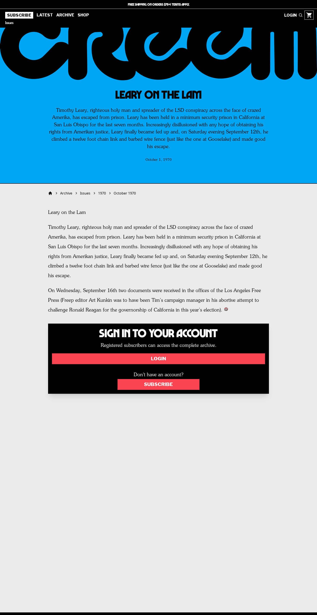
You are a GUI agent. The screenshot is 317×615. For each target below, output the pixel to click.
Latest (45, 15)
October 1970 (125, 193)
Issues (9, 23)
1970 (102, 193)
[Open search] (300, 15)
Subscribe (19, 15)
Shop (83, 15)
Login (158, 359)
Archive (65, 15)
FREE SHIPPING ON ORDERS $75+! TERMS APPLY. (158, 4)
